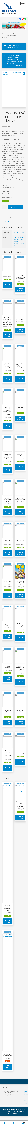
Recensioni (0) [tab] (6, 221)
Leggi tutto (7, 1067)
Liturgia (25, 1096)
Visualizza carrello (16, 65)
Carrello (22, 1122)
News (25, 1100)
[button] (24, 73)
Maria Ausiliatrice (19, 232)
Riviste (25, 1097)
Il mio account (4, 1123)
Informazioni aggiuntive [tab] (9, 217)
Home (5, 34)
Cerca (14, 1123)
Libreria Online (11, 34)
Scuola (25, 1099)
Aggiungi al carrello (15, 207)
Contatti (26, 1103)
